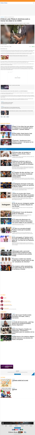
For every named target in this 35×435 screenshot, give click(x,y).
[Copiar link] (9, 46)
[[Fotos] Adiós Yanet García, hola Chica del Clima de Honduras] (6, 135)
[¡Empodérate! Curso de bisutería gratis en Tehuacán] (6, 214)
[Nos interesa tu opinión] (17, 423)
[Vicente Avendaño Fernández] (2, 305)
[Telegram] (5, 46)
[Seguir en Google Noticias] (33, 46)
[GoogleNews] (19, 429)
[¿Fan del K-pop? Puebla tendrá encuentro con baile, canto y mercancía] (6, 316)
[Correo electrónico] (7, 46)
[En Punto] (2, 297)
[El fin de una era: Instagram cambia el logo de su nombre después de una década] (6, 206)
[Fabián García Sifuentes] (2, 301)
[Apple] (20, 429)
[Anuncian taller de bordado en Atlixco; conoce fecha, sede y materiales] (6, 155)
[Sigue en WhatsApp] (32, 46)
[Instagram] (17, 429)
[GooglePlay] (22, 429)
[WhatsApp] (4, 46)
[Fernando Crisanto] (2, 308)
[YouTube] (15, 429)
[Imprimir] (10, 46)
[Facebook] (1, 46)
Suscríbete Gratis (17, 374)
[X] (2, 46)
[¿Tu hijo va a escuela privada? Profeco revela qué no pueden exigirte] (6, 231)
